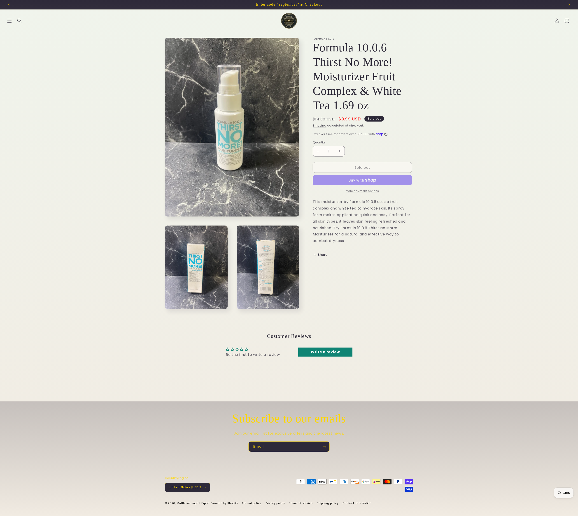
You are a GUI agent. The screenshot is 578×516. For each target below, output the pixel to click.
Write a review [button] (325, 352)
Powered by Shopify (224, 503)
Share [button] (323, 254)
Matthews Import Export (193, 503)
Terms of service (300, 503)
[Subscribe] (324, 446)
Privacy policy (275, 503)
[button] (9, 21)
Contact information (357, 503)
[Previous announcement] (9, 4)
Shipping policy (327, 503)
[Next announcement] (569, 4)
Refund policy (251, 503)
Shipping (319, 125)
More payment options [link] (362, 191)
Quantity (319, 142)
